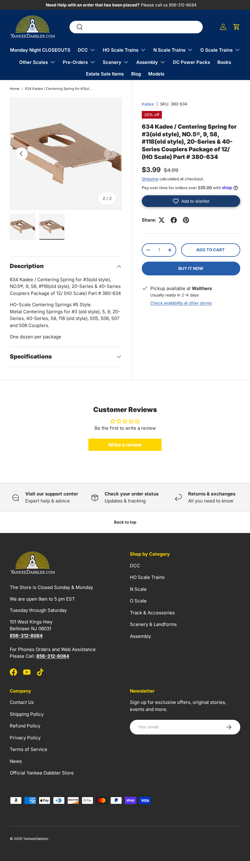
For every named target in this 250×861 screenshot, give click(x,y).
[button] (236, 27)
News (16, 761)
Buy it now (190, 268)
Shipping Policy (27, 714)
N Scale (138, 589)
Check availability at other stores (181, 302)
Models (156, 74)
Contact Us (22, 702)
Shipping (150, 178)
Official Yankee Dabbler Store (42, 773)
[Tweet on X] (161, 220)
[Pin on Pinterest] (186, 220)
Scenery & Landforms (153, 624)
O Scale (138, 601)
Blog (136, 74)
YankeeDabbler (35, 839)
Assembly (140, 636)
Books (224, 62)
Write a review (125, 445)
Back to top (125, 522)
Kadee (148, 103)
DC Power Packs (191, 62)
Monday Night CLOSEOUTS (40, 50)
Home (15, 88)
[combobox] (136, 27)
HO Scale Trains (147, 577)
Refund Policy (25, 726)
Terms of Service (28, 749)
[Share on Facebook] (174, 220)
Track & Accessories (152, 613)
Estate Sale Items (105, 74)
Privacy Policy (25, 738)
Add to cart (210, 249)
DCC (135, 565)
